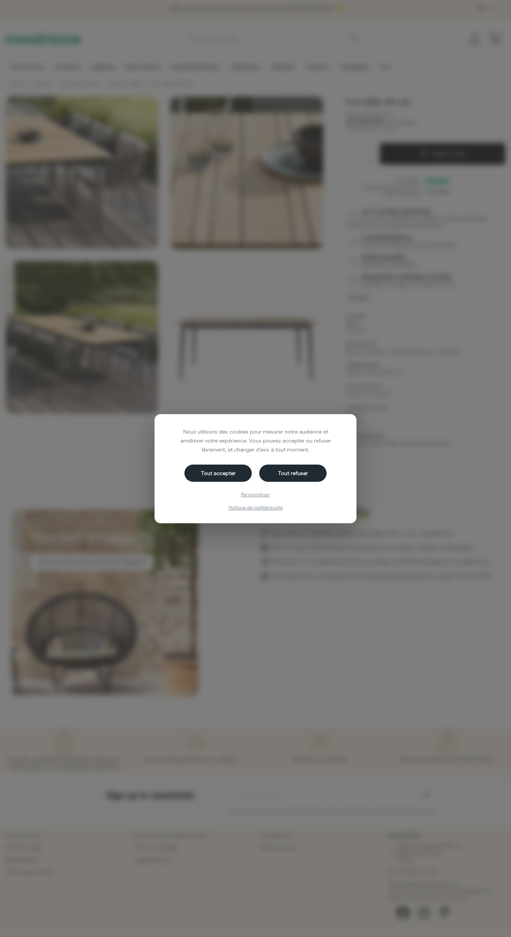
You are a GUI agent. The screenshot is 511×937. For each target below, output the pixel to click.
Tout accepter (218, 473)
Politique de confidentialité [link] (256, 508)
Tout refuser (293, 473)
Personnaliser (255, 494)
